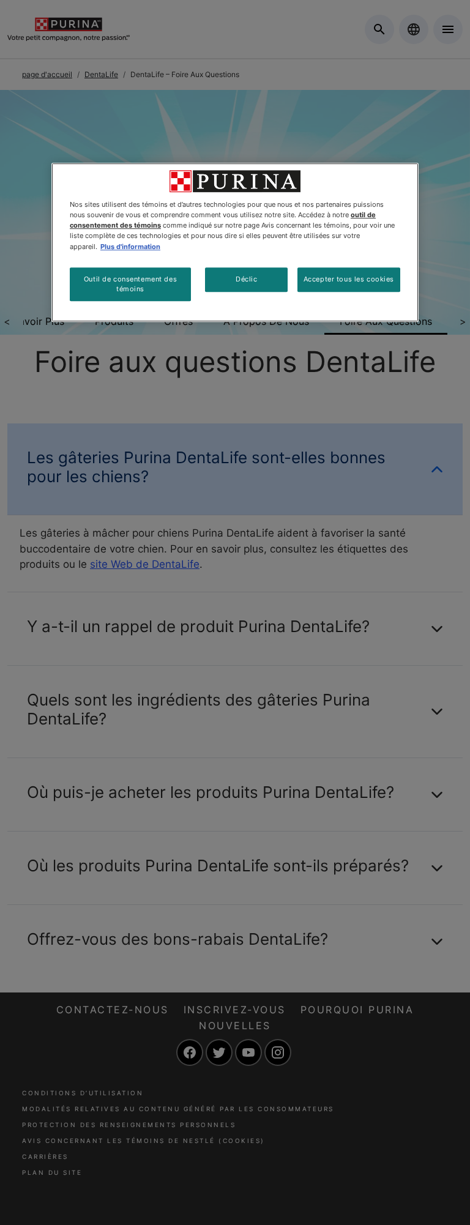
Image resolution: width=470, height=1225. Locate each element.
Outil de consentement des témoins (130, 284)
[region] (235, 242)
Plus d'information (130, 246)
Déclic (246, 279)
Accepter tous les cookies (349, 279)
